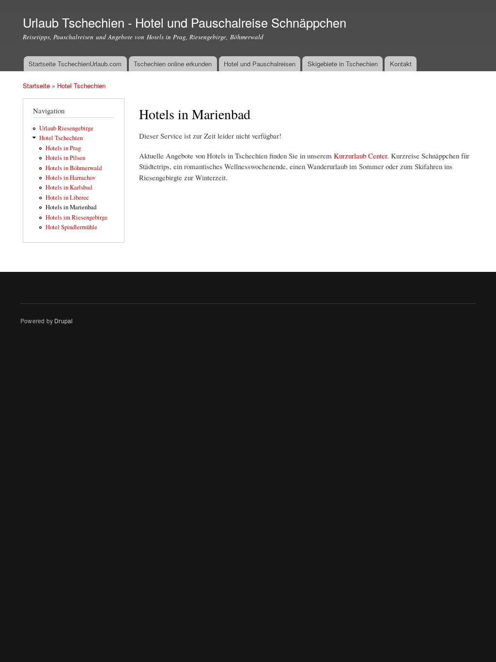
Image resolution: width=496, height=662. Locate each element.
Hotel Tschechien (81, 85)
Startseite (36, 85)
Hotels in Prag (63, 148)
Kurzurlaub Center (360, 155)
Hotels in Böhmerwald (74, 168)
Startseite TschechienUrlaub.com (75, 63)
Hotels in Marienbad (71, 207)
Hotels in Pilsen (65, 158)
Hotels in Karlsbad (69, 187)
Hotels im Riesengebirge (77, 217)
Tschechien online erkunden (173, 63)
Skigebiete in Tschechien (343, 63)
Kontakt (401, 63)
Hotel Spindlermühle (71, 227)
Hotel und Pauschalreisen (259, 63)
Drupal (63, 320)
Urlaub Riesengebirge (66, 128)
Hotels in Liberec (67, 197)
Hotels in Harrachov (70, 177)
